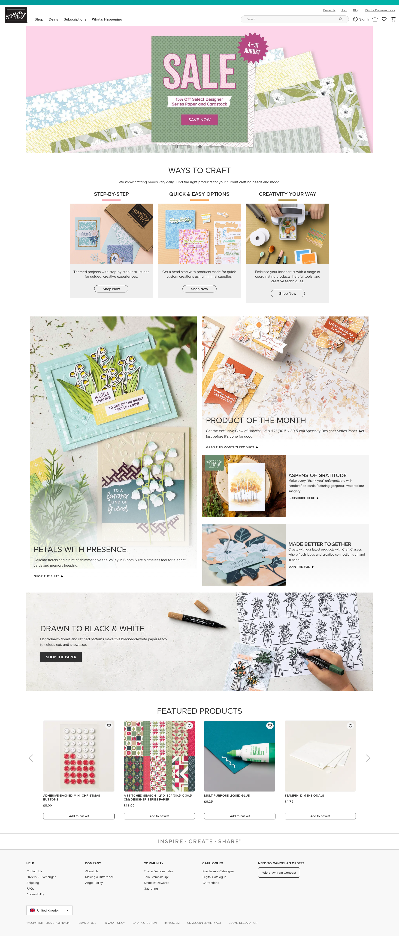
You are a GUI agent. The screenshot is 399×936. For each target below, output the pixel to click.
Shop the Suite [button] (46, 575)
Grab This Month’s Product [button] (230, 446)
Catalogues (212, 863)
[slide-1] (200, 145)
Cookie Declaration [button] (243, 922)
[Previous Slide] (31, 763)
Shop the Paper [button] (61, 656)
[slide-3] (222, 145)
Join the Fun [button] (299, 565)
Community (153, 863)
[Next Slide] (367, 763)
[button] (375, 19)
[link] (384, 19)
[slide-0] (188, 145)
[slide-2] (211, 145)
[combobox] (295, 19)
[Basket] (393, 19)
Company (93, 863)
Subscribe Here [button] (302, 497)
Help (30, 863)
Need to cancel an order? (281, 863)
